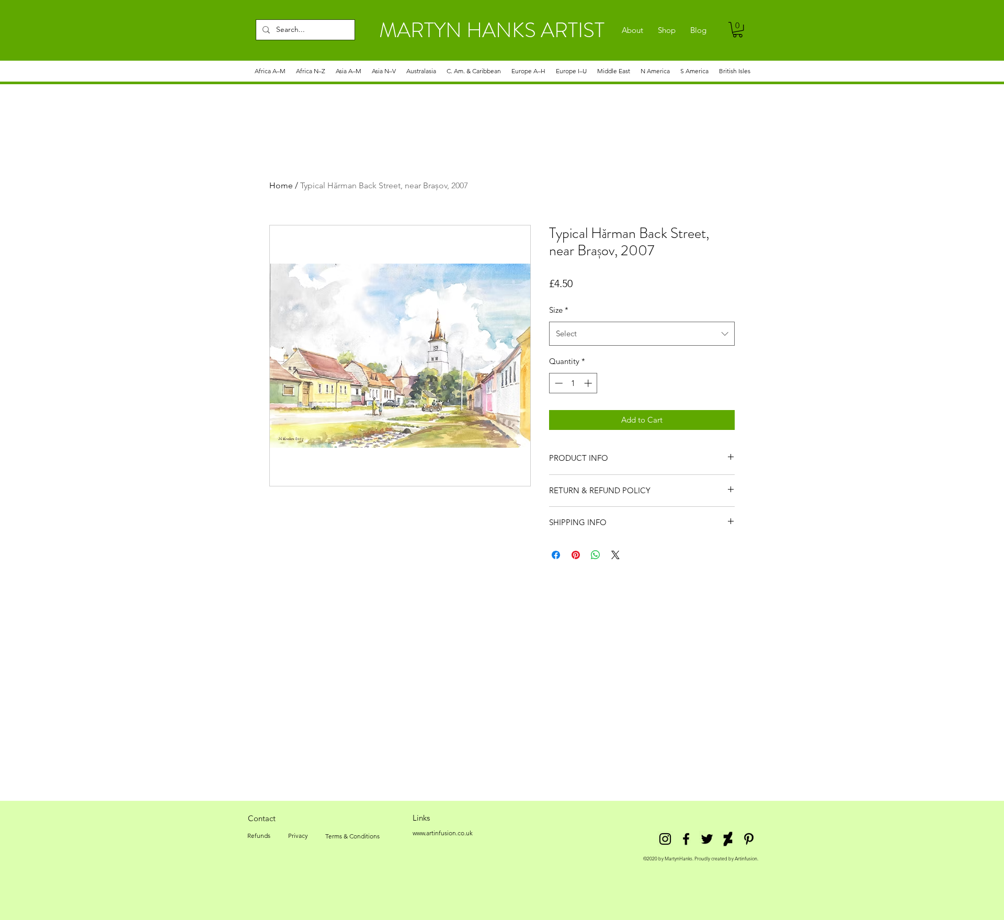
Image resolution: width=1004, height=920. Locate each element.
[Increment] (589, 383)
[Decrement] (558, 383)
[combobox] (642, 334)
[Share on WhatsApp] (595, 555)
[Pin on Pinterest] (575, 555)
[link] (737, 29)
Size (558, 310)
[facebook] (686, 839)
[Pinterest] (749, 839)
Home (281, 185)
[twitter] (707, 839)
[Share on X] (615, 555)
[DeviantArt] (728, 839)
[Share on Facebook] (556, 555)
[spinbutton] (573, 383)
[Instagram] (665, 839)
